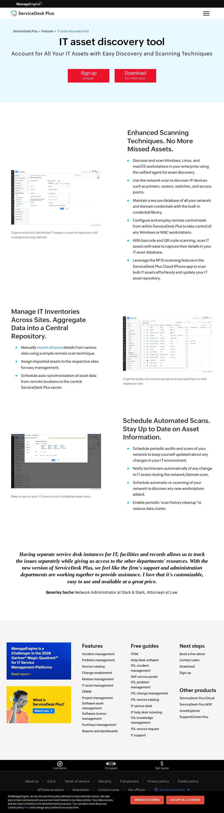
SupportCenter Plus (194, 717)
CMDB (86, 691)
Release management (98, 679)
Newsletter (81, 789)
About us (31, 781)
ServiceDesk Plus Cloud (197, 698)
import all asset (50, 347)
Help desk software (145, 660)
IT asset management (97, 685)
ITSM (134, 654)
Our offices (136, 789)
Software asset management (92, 706)
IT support (138, 735)
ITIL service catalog (145, 699)
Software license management (94, 716)
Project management (97, 698)
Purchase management (99, 725)
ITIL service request (145, 729)
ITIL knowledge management (142, 720)
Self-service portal (144, 676)
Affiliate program (50, 789)
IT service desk (141, 706)
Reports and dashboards (100, 731)
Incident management (98, 654)
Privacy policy (158, 781)
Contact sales (190, 660)
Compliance (129, 781)
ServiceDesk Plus (25, 31)
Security (104, 781)
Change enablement (97, 673)
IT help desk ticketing (146, 712)
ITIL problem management (140, 684)
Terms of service (77, 781)
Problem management (98, 660)
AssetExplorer (190, 711)
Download (135, 75)
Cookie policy (188, 781)
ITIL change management (149, 693)
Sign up (88, 75)
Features (47, 31)
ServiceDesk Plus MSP (196, 704)
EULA (51, 781)
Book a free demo (192, 654)
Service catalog (93, 666)
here (27, 807)
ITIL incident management (140, 668)
